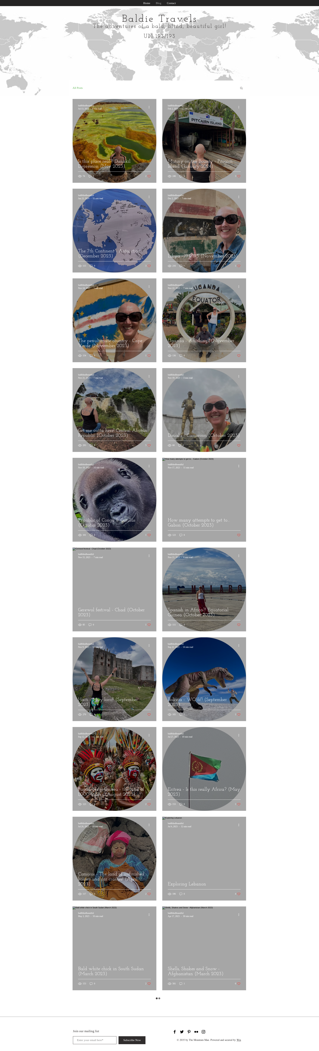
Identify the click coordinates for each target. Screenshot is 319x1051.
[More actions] (150, 107)
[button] (241, 88)
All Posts (78, 87)
